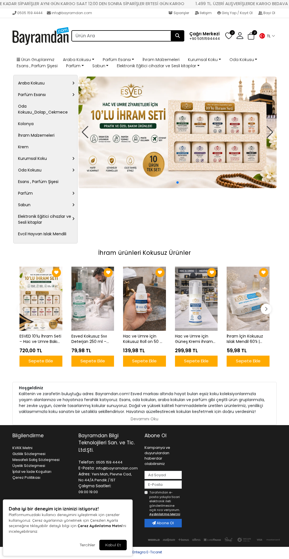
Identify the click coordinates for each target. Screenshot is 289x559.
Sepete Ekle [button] (41, 361)
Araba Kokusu (77, 59)
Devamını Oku (144, 419)
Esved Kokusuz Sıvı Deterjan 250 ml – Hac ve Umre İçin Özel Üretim (89, 339)
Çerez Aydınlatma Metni (100, 525)
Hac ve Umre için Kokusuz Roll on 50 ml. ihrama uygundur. (144, 339)
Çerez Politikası (26, 477)
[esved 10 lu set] (177, 132)
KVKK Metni (22, 448)
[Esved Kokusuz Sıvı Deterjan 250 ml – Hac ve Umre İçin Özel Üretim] (92, 299)
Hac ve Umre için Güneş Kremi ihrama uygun (195, 339)
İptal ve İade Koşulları (31, 471)
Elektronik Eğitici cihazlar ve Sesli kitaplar (156, 66)
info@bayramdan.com (72, 12)
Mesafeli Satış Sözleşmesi (36, 459)
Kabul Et (113, 544)
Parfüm (73, 66)
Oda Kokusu (241, 59)
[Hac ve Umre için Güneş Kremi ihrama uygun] (196, 299)
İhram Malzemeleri (161, 59)
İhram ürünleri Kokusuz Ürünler (144, 253)
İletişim (206, 12)
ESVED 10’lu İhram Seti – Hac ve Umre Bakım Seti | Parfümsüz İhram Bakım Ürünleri (40, 339)
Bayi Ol (268, 12)
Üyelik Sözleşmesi (28, 465)
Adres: (84, 474)
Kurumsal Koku (203, 59)
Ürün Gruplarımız (37, 59)
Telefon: (86, 462)
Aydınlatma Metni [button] (164, 514)
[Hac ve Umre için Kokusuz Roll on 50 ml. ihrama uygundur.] (144, 299)
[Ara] (177, 36)
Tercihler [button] (87, 544)
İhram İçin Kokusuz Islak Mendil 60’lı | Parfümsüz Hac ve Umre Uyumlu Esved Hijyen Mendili (246, 339)
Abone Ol (165, 523)
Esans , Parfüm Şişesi (37, 66)
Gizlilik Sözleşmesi (28, 453)
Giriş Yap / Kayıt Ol (237, 12)
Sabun (98, 66)
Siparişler (181, 12)
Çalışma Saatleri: (94, 486)
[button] (267, 36)
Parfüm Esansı (117, 59)
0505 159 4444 (30, 12)
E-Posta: (86, 468)
